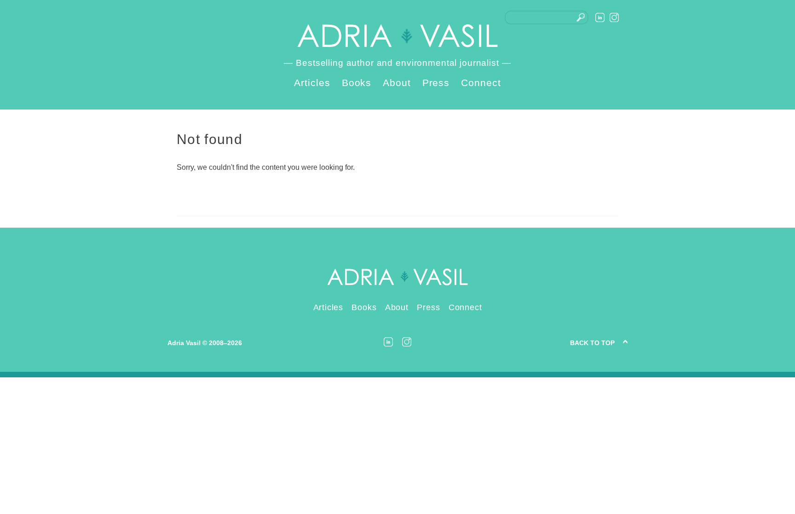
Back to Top (592, 343)
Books (357, 82)
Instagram (614, 17)
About (397, 82)
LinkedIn (600, 17)
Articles (312, 82)
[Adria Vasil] (397, 36)
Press (436, 82)
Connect (481, 82)
